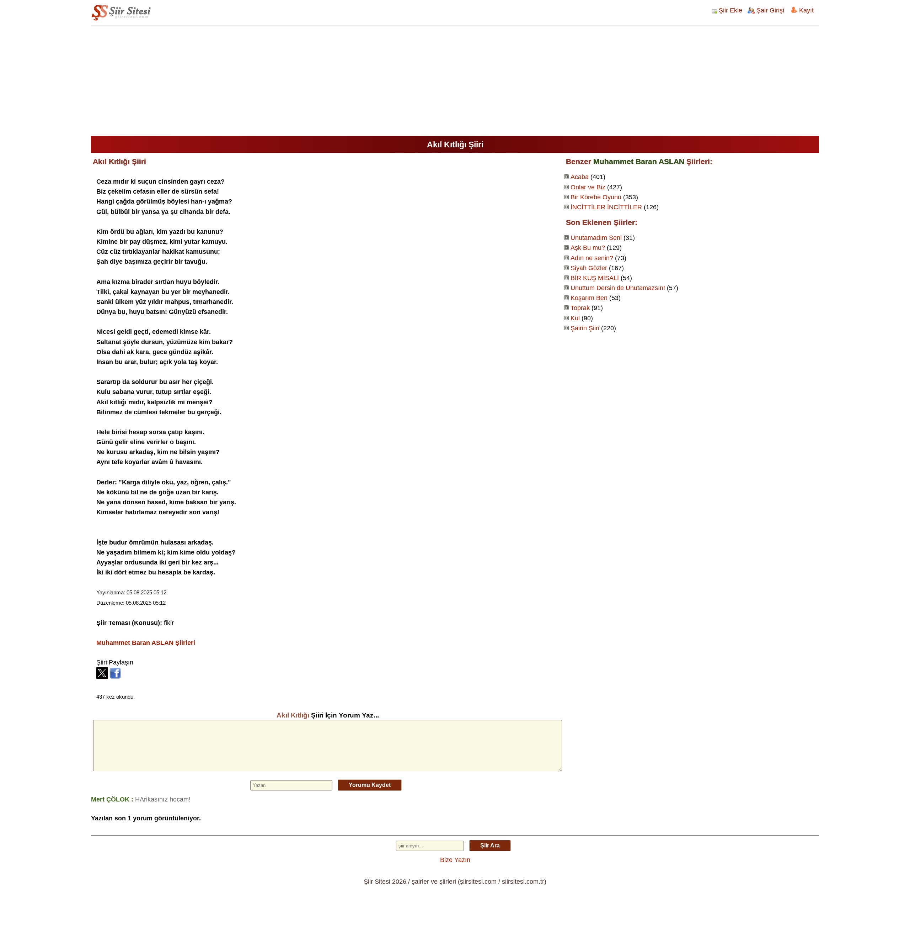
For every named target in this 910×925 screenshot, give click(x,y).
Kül (575, 318)
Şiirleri (145, 642)
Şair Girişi (770, 10)
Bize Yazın (455, 859)
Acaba (580, 176)
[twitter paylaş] (102, 676)
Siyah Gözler (589, 268)
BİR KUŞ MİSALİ (595, 278)
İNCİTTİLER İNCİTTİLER (606, 207)
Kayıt (806, 10)
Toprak (580, 307)
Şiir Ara (490, 845)
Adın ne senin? (592, 258)
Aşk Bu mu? (588, 247)
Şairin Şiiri (585, 328)
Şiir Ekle (730, 10)
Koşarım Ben (589, 297)
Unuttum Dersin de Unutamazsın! (618, 287)
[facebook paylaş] (115, 676)
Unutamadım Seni (596, 237)
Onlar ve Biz (588, 187)
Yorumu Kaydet (370, 785)
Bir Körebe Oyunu (596, 197)
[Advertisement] (455, 82)
